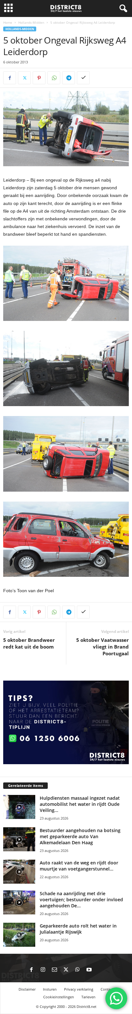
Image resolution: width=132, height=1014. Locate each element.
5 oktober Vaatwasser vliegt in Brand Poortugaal (102, 647)
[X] (24, 77)
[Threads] (100, 970)
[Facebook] (9, 77)
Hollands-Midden (31, 22)
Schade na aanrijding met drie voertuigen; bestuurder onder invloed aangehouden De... (81, 899)
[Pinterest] (39, 77)
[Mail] (54, 970)
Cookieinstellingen (58, 996)
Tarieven (88, 996)
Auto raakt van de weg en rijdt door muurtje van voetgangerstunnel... (79, 866)
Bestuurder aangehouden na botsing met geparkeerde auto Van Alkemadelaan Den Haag (80, 836)
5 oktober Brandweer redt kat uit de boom (29, 643)
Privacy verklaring (78, 989)
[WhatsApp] (53, 77)
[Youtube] (89, 970)
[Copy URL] (83, 77)
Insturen (50, 989)
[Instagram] (43, 970)
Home (7, 22)
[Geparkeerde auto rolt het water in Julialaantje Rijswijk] (19, 935)
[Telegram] (68, 77)
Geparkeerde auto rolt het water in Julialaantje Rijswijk (78, 929)
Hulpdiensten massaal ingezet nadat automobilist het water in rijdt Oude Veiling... (80, 804)
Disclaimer (27, 989)
